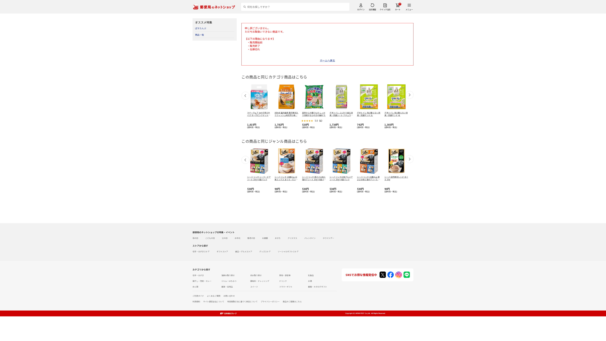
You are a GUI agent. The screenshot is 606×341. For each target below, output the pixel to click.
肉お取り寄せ (256, 275)
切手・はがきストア (201, 251)
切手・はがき (198, 275)
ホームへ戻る (327, 60)
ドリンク (283, 281)
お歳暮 (265, 238)
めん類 (195, 286)
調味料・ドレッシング (259, 281)
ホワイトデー (328, 238)
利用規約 (196, 301)
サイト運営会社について (213, 301)
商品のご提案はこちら (292, 301)
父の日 (225, 238)
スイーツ (254, 286)
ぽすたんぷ (200, 28)
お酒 (310, 281)
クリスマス (292, 238)
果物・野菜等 (285, 275)
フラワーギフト (285, 286)
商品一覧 (199, 34)
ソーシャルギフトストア (288, 251)
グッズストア (265, 251)
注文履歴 (372, 9)
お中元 (237, 238)
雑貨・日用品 (227, 286)
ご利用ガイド (198, 295)
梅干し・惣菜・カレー (202, 281)
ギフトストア (222, 251)
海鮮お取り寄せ (228, 275)
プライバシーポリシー (270, 301)
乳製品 (311, 275)
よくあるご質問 (213, 295)
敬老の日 (251, 238)
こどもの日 (210, 238)
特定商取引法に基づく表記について (242, 301)
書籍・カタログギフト (317, 286)
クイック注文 (385, 9)
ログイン (361, 9)
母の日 (195, 238)
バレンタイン (310, 238)
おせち (278, 238)
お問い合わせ (229, 295)
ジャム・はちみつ (228, 281)
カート (398, 9)
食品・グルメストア (243, 251)
